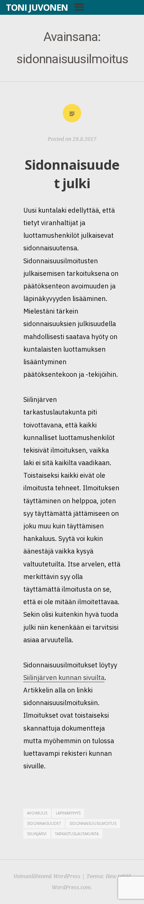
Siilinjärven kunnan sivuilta (63, 677)
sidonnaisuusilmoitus (92, 823)
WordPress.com (71, 887)
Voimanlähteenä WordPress (46, 876)
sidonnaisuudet (44, 823)
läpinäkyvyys (68, 813)
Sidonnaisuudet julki (72, 174)
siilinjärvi (37, 833)
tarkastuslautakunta (77, 833)
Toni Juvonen (37, 7)
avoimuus (37, 813)
